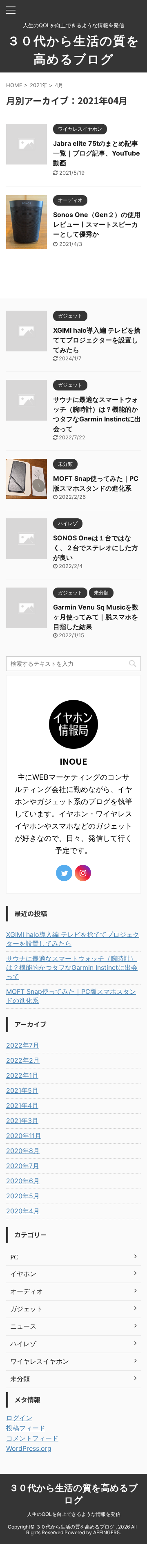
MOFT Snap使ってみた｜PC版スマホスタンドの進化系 (71, 995)
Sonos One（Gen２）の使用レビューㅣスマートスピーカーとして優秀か (96, 224)
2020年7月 (22, 1166)
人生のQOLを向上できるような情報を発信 (73, 1514)
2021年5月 (22, 1090)
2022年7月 (22, 1045)
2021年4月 (22, 1105)
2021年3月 (22, 1120)
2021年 (38, 85)
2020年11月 (23, 1136)
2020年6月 (23, 1181)
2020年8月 (23, 1151)
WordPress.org (28, 1448)
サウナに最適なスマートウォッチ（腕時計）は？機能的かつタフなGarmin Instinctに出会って (72, 967)
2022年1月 (22, 1075)
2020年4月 (23, 1211)
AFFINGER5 (106, 1532)
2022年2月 (23, 1060)
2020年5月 (23, 1196)
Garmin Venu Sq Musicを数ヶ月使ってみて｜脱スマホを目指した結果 (95, 617)
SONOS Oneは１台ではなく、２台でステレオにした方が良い (95, 547)
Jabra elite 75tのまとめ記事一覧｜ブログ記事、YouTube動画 (96, 153)
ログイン (19, 1418)
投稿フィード (25, 1428)
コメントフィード (32, 1438)
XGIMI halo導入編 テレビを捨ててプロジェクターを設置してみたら (96, 340)
